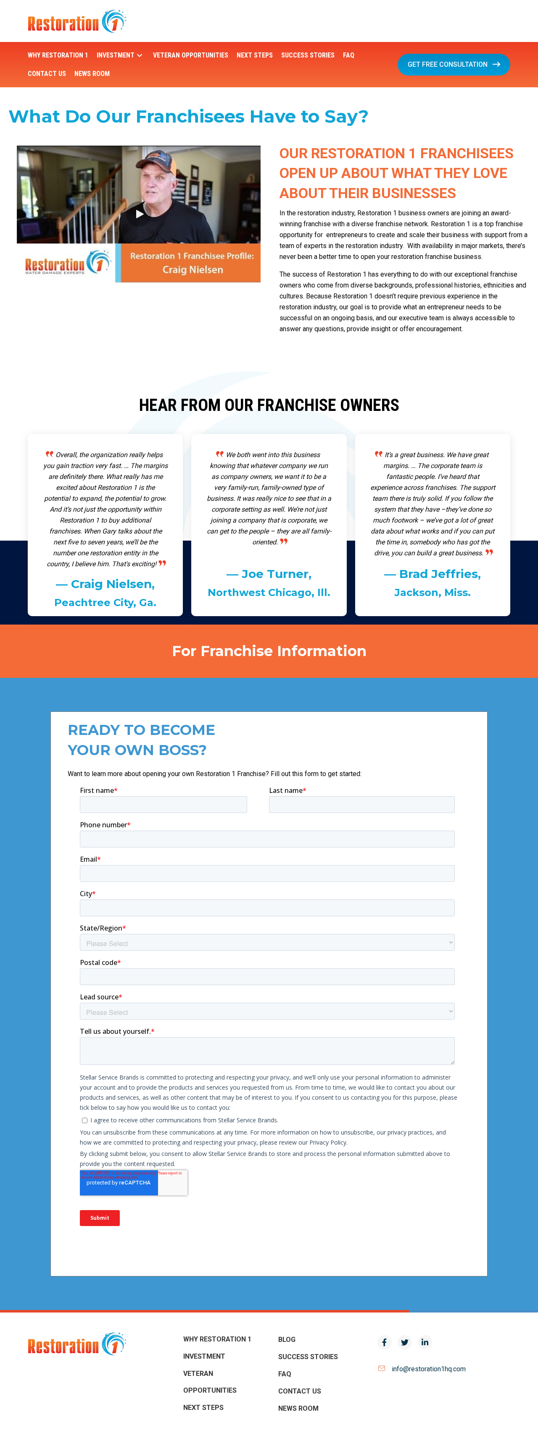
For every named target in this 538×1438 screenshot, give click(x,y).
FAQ (284, 1374)
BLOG (286, 1340)
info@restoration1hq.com (429, 1369)
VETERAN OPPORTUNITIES (210, 1382)
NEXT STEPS (203, 1408)
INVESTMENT (204, 1356)
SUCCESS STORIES (308, 1357)
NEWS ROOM (298, 1408)
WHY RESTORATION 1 (217, 1339)
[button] (139, 55)
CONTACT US (299, 1391)
